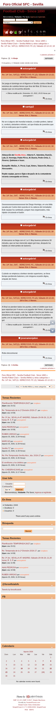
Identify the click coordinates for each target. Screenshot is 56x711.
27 (36, 672)
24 (14, 672)
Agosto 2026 (28, 652)
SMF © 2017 (27, 700)
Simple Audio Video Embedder (29, 705)
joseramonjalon (29, 338)
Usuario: (9, 484)
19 (29, 668)
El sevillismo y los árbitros (13, 463)
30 (6, 676)
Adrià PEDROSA (9, 427)
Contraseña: (7, 486)
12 (29, 665)
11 (21, 665)
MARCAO (6, 441)
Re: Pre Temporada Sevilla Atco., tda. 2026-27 (21, 455)
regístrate (41, 17)
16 (6, 668)
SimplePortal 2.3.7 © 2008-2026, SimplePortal (29, 707)
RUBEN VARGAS (9, 434)
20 (36, 668)
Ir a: (17, 386)
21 (43, 668)
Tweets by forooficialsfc (11, 590)
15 (51, 665)
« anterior (43, 55)
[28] (43, 672)
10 (14, 665)
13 (36, 665)
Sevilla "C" (6, 448)
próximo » (51, 55)
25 (22, 672)
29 (51, 672)
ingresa (33, 17)
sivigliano (37, 403)
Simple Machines (39, 700)
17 (14, 668)
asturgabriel (29, 68)
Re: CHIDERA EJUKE (11, 470)
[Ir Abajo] (52, 330)
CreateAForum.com (33, 702)
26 (29, 672)
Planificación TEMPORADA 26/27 (16, 403)
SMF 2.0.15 (17, 700)
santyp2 (29, 106)
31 (14, 676)
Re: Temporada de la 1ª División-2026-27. (19, 410)
